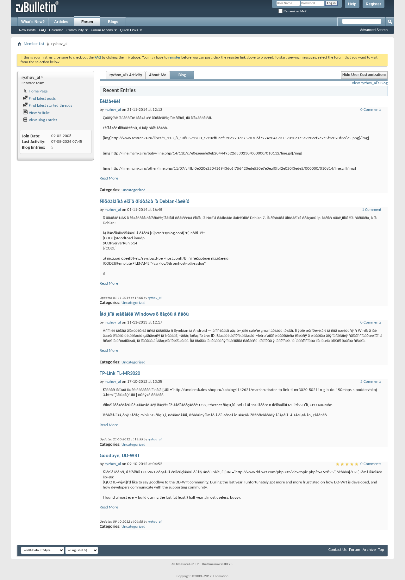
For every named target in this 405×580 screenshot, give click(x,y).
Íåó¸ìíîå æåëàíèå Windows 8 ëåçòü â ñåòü (144, 314)
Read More (109, 178)
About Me (157, 75)
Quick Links (129, 30)
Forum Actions (102, 30)
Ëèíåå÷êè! (110, 101)
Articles (61, 22)
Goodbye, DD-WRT (120, 455)
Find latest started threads (50, 106)
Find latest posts (42, 99)
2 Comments (370, 382)
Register (373, 4)
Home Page (37, 91)
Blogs (113, 22)
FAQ (42, 30)
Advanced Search (374, 30)
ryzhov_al (113, 110)
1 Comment (371, 210)
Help (352, 4)
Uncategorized (134, 190)
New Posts (27, 30)
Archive (369, 550)
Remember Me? (295, 11)
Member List (34, 44)
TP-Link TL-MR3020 (120, 373)
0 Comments (370, 110)
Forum (87, 22)
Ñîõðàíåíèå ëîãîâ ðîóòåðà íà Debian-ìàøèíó (145, 201)
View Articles (39, 113)
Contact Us (337, 550)
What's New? (33, 22)
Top (381, 550)
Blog (182, 75)
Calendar (56, 30)
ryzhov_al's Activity (125, 75)
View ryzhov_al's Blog (370, 83)
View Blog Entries (42, 120)
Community (75, 30)
